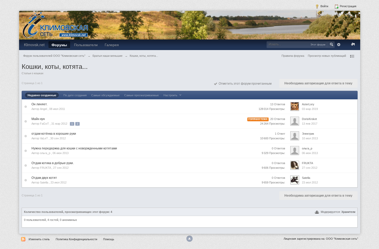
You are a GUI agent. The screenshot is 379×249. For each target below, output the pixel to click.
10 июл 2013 (310, 138)
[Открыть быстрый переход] (352, 56)
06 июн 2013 (310, 153)
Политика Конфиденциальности (76, 239)
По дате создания (75, 95)
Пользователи (86, 44)
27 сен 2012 (309, 167)
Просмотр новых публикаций (327, 55)
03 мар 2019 (310, 108)
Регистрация (347, 6)
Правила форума (293, 55)
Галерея (112, 44)
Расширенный (338, 44)
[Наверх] (189, 239)
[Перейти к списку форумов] (55, 24)
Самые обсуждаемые (105, 95)
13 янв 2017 (309, 123)
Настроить (170, 95)
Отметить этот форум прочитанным (244, 83)
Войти (324, 6)
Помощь (108, 239)
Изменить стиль (39, 239)
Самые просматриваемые (141, 95)
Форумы (59, 44)
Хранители (348, 211)
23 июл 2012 (310, 182)
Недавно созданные (42, 95)
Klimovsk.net (34, 44)
